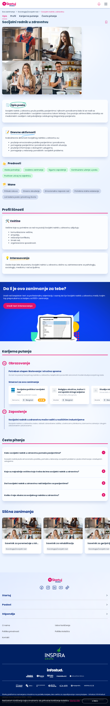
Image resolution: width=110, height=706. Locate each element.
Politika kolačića (62, 631)
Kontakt (5, 637)
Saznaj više (75, 700)
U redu (95, 701)
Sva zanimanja (8, 12)
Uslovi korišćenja (62, 625)
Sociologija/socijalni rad (28, 12)
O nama (6, 625)
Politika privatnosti (10, 631)
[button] (55, 452)
